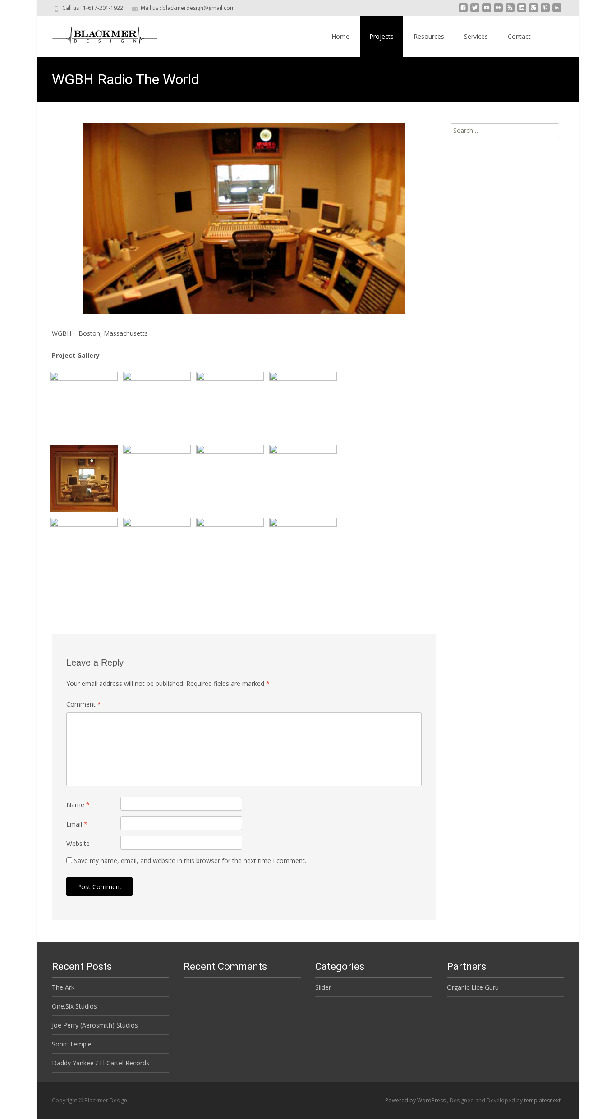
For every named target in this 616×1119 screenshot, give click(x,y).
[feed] (510, 11)
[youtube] (486, 11)
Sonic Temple (72, 1044)
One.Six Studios (74, 1006)
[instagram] (521, 11)
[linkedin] (556, 11)
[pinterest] (545, 11)
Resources (429, 36)
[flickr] (498, 11)
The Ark (63, 987)
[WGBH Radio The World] (244, 218)
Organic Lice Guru (473, 987)
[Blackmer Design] (97, 34)
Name (78, 804)
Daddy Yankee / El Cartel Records (100, 1063)
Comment (83, 704)
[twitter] (474, 11)
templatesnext (542, 1100)
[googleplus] (533, 11)
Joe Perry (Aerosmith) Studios (95, 1025)
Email (76, 824)
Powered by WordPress (416, 1100)
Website (78, 843)
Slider (323, 987)
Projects (381, 36)
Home (340, 36)
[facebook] (463, 11)
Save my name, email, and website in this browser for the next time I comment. (190, 860)
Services (476, 36)
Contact (519, 36)
